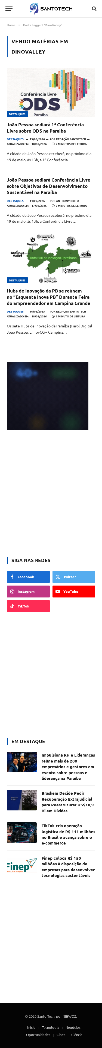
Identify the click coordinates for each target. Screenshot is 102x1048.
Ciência (76, 1034)
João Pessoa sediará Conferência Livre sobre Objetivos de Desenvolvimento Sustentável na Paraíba (48, 186)
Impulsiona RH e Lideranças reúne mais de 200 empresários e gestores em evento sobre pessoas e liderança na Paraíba (68, 766)
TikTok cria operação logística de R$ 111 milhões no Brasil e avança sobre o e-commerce (68, 834)
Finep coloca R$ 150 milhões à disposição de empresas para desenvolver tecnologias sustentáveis (68, 866)
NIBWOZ (69, 1016)
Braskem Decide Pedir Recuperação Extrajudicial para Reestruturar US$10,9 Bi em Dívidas (68, 801)
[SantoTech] (51, 9)
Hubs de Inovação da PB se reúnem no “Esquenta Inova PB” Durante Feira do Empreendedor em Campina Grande (48, 297)
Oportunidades (38, 1034)
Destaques (17, 114)
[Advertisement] (51, 494)
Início (31, 1027)
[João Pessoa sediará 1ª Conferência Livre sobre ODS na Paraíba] (51, 92)
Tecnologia (50, 1027)
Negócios (73, 1027)
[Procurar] (94, 9)
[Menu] (9, 9)
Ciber (61, 1034)
